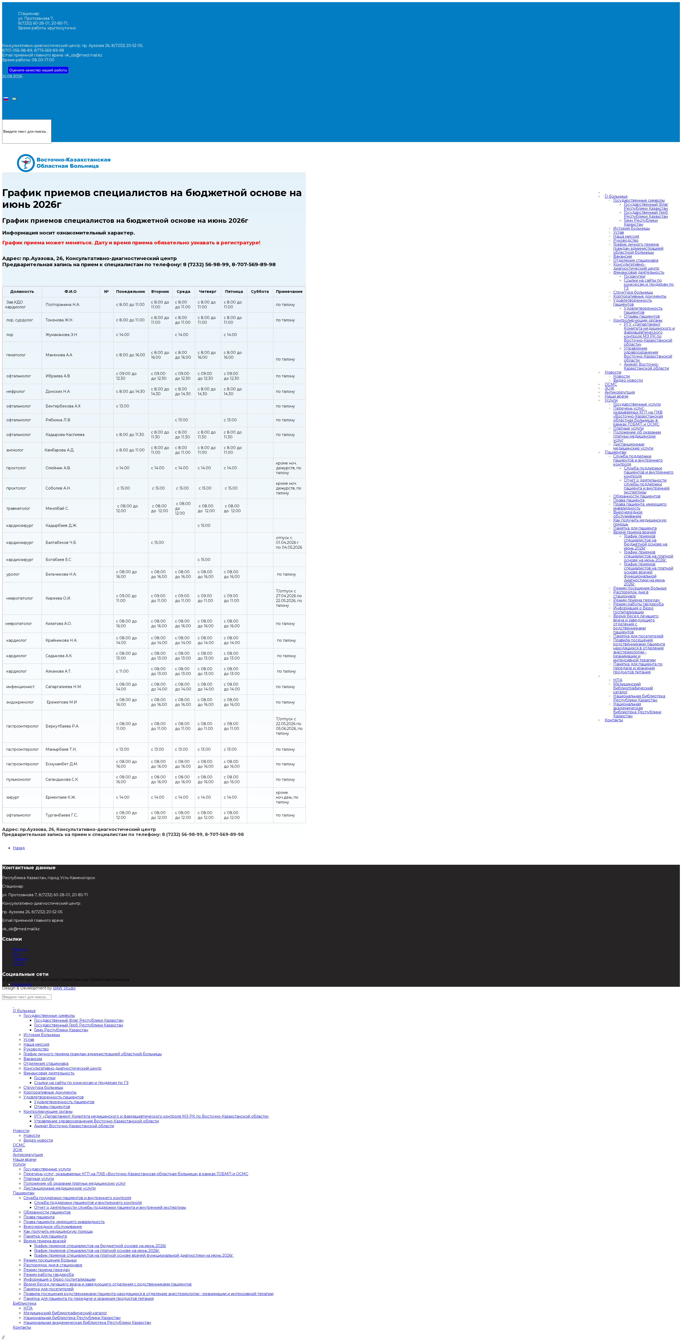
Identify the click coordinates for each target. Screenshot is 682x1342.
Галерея (21, 958)
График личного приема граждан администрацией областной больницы (638, 248)
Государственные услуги (637, 404)
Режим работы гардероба (638, 604)
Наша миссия (626, 236)
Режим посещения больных (640, 588)
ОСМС (611, 384)
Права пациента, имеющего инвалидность (640, 506)
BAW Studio (64, 988)
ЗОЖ (609, 388)
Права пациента (628, 500)
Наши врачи (616, 396)
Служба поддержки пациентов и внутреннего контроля (638, 460)
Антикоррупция (620, 392)
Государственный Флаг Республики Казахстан (646, 206)
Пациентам (615, 452)
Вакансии (622, 256)
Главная (20, 949)
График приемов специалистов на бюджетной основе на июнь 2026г (645, 542)
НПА (617, 680)
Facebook (22, 984)
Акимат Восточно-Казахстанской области (646, 366)
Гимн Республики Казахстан (641, 222)
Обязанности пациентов (636, 496)
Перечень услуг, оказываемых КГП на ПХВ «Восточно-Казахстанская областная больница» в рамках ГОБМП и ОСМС (638, 416)
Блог (17, 954)
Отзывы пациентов (642, 316)
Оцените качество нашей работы (38, 70)
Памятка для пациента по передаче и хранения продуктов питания (638, 668)
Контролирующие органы (637, 320)
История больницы (631, 228)
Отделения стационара (635, 260)
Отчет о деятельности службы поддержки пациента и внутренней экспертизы (646, 486)
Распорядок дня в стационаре (630, 594)
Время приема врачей (634, 532)
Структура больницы (633, 292)
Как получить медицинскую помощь (640, 522)
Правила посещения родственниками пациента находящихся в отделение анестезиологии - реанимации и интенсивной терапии (639, 650)
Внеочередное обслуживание (628, 514)
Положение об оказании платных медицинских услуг (637, 436)
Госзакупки (634, 276)
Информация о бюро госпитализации (633, 610)
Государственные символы (639, 200)
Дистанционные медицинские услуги (633, 446)
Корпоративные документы (639, 296)
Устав (618, 232)
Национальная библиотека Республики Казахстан (639, 698)
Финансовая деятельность (638, 272)
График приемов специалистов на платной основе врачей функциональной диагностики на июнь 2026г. (648, 574)
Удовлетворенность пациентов (632, 302)
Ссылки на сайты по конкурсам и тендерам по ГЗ (649, 284)
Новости (613, 372)
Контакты (614, 720)
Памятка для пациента (635, 528)
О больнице (616, 196)
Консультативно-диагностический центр (636, 266)
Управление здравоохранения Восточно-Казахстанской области (648, 354)
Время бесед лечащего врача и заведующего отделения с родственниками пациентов (636, 624)
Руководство (626, 240)
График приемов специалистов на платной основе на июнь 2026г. (648, 556)
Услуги (611, 400)
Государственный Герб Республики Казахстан (646, 214)
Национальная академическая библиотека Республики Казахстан (637, 710)
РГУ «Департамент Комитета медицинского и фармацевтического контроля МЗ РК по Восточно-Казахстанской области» (649, 334)
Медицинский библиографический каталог (633, 688)
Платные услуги (628, 428)
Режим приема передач (636, 600)
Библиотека (24, 1303)
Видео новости (628, 380)
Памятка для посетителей (638, 636)
